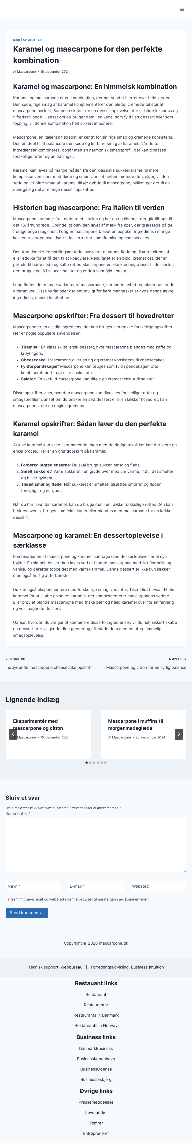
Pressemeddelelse (96, 1102)
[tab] (86, 762)
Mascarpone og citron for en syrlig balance (146, 663)
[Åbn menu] (182, 9)
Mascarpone (26, 71)
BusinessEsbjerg (96, 1079)
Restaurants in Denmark (96, 1015)
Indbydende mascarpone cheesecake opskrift (49, 663)
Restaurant (96, 994)
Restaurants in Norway (96, 1025)
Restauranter (96, 1005)
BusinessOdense (96, 1069)
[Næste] (179, 734)
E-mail (77, 886)
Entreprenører (96, 1133)
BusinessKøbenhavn (96, 1058)
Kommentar (18, 813)
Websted (140, 886)
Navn (14, 886)
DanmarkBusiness (96, 1048)
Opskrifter (32, 40)
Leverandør (96, 1112)
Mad (16, 40)
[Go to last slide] (13, 734)
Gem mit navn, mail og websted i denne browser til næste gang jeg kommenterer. (79, 899)
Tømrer (96, 1123)
